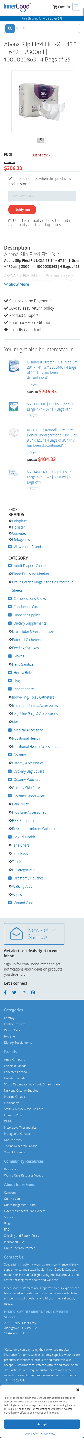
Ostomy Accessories (28, 762)
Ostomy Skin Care (26, 787)
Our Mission (12, 1198)
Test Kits (18, 861)
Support (9, 1217)
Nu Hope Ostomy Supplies (21, 1090)
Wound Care (23, 902)
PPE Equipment (24, 820)
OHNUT (9, 1121)
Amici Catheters (14, 1059)
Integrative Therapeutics (20, 1127)
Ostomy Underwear (29, 795)
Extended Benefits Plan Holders (24, 1211)
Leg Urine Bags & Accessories (35, 713)
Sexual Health (24, 836)
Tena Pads (20, 853)
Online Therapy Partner (19, 1248)
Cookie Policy (32, 1433)
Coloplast (19, 520)
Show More (19, 285)
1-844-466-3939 (14, 1333)
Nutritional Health (26, 738)
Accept (42, 1424)
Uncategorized (23, 869)
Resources (11, 1169)
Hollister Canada (14, 1078)
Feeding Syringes (25, 647)
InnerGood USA (14, 1242)
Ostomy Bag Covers (29, 771)
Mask (16, 721)
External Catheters (26, 639)
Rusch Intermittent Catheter (34, 828)
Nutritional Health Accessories (35, 746)
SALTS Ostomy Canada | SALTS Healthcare (32, 1084)
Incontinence (24, 688)
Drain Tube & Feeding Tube (33, 631)
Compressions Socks (30, 598)
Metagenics (21, 539)
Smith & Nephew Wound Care (23, 1109)
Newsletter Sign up (42, 934)
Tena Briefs (20, 845)
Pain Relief (20, 804)
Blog (7, 1223)
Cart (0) (64, 7)
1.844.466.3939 (14, 1380)
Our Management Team (20, 1205)
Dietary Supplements (30, 623)
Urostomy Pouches (29, 878)
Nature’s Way (13, 1140)
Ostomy (20, 754)
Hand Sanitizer (23, 664)
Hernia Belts (23, 672)
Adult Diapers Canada (31, 565)
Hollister (18, 527)
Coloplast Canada (15, 1066)
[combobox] (42, 28)
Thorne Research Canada (20, 1146)
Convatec (19, 533)
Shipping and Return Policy (21, 1235)
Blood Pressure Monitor (31, 573)
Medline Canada (14, 1096)
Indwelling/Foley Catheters (33, 697)
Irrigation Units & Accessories (35, 705)
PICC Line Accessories (29, 812)
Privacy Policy (48, 1433)
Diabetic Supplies (27, 614)
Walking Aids (22, 886)
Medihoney (11, 1103)
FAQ (7, 1229)
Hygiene (20, 680)
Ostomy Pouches (27, 779)
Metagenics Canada (17, 1133)
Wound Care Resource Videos (23, 1175)
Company (10, 1192)
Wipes (17, 894)
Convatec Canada (15, 1072)
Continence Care (26, 606)
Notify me (22, 209)
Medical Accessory (28, 730)
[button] (78, 1390)
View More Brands (28, 546)
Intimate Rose (13, 1115)
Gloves (19, 656)
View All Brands (14, 1152)
